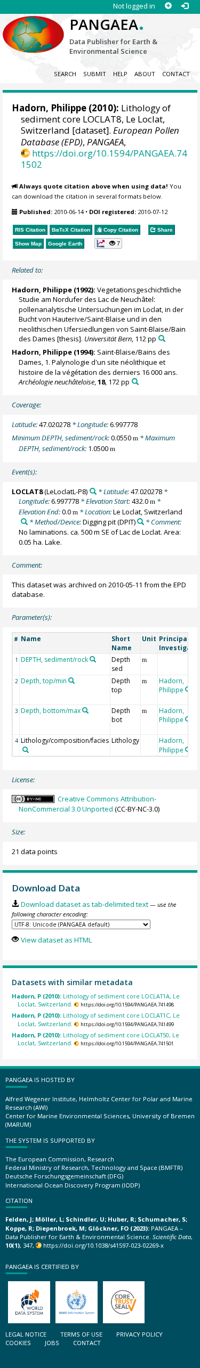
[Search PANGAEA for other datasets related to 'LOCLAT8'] (93, 491)
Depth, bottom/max (51, 710)
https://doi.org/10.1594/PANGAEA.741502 (104, 158)
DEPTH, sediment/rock (54, 659)
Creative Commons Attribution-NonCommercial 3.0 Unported (87, 804)
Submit (94, 74)
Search (65, 74)
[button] (108, 243)
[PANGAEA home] (33, 26)
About (144, 74)
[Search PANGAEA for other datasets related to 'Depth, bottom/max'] (85, 710)
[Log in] (185, 6)
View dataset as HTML (56, 940)
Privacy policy (139, 1334)
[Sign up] (168, 6)
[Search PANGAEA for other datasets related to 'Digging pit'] (140, 521)
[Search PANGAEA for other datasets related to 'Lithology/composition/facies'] (25, 750)
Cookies (18, 1343)
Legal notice (25, 1334)
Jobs (52, 1343)
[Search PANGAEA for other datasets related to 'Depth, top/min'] (71, 680)
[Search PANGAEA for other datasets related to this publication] (161, 338)
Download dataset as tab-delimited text (84, 904)
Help (120, 74)
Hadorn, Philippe (49, 108)
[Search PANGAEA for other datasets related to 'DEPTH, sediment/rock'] (93, 659)
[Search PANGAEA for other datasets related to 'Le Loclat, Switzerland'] (24, 521)
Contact (176, 74)
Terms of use (81, 1334)
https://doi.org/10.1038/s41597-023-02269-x (103, 1245)
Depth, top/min (44, 680)
